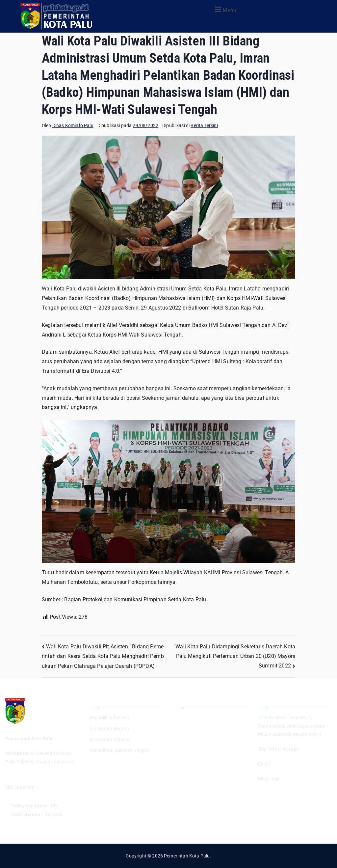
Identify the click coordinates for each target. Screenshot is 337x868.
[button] (225, 9)
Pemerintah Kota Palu (187, 855)
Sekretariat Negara (109, 728)
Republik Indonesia (109, 717)
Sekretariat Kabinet (110, 739)
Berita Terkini (204, 125)
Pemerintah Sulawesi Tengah (120, 750)
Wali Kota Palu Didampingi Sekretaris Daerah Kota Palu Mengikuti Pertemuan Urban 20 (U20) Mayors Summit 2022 (235, 656)
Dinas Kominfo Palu (72, 125)
